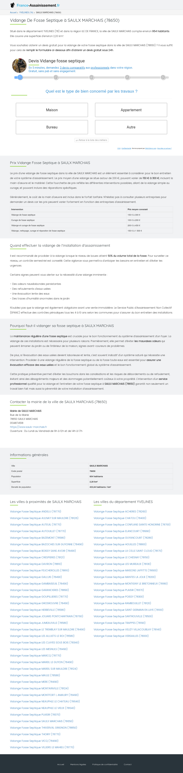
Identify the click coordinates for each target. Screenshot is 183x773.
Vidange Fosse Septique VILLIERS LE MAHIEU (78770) (42, 747)
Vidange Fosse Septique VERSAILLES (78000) (121, 636)
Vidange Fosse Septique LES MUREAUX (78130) (122, 564)
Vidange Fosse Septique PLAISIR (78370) (35, 714)
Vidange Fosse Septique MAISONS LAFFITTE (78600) (126, 570)
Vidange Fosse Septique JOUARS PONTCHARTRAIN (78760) (46, 616)
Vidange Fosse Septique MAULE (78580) (35, 675)
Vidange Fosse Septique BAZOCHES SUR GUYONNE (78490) (46, 544)
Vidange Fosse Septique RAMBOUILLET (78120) (122, 603)
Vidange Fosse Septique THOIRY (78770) (35, 734)
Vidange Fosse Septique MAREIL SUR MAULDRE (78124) (43, 669)
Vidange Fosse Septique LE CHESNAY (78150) (121, 557)
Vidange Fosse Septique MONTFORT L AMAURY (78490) (44, 695)
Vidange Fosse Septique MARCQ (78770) (35, 655)
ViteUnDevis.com (150, 148)
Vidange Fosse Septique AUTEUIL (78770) (35, 524)
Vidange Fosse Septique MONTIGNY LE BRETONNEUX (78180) (131, 583)
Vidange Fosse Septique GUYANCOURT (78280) (123, 538)
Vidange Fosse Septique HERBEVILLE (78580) (37, 610)
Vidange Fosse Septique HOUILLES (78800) (120, 544)
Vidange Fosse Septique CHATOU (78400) (120, 518)
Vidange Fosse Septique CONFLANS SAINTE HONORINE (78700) (132, 524)
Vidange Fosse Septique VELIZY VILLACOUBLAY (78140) (127, 629)
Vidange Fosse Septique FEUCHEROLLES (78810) (39, 570)
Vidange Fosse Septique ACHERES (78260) (120, 511)
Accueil (13, 12)
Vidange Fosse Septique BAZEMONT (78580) (37, 538)
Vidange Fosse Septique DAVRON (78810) (36, 564)
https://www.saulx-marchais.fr (28, 427)
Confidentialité (126, 148)
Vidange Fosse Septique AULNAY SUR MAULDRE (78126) (44, 518)
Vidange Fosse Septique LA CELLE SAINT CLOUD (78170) (128, 551)
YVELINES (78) (26, 12)
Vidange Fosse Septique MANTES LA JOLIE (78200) (125, 577)
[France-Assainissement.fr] (35, 5)
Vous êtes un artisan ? (164, 148)
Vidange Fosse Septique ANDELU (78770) (35, 511)
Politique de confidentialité (105, 764)
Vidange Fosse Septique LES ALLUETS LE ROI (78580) (42, 636)
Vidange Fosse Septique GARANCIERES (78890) (39, 590)
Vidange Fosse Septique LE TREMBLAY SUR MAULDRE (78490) (47, 629)
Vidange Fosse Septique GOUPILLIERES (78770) (39, 596)
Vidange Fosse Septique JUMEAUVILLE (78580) (39, 623)
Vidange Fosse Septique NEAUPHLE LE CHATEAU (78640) (45, 701)
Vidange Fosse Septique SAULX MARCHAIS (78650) (41, 721)
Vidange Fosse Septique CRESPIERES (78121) (37, 557)
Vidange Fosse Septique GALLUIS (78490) (36, 577)
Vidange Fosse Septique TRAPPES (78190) (120, 623)
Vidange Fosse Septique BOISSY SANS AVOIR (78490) (43, 551)
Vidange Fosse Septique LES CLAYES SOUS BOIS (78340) (44, 642)
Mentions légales (78, 764)
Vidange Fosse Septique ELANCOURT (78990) (122, 531)
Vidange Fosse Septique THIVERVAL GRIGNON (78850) (43, 727)
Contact (128, 764)
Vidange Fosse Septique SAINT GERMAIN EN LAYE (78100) (128, 610)
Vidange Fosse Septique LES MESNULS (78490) (39, 649)
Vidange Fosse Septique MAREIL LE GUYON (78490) (41, 662)
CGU (119, 148)
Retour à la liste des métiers (92, 140)
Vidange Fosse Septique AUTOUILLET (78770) (38, 531)
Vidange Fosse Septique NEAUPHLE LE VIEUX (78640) (42, 708)
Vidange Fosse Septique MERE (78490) (34, 682)
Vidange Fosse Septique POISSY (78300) (119, 596)
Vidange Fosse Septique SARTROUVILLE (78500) (123, 616)
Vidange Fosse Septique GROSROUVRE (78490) (39, 603)
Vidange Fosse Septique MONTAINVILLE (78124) (39, 688)
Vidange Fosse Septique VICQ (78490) (34, 741)
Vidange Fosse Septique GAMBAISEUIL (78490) (39, 583)
